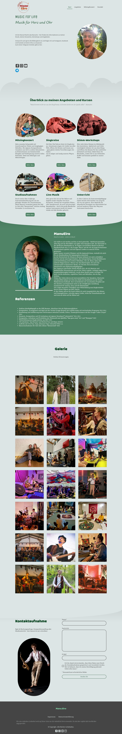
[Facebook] (17, 65)
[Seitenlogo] (23, 7)
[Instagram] (21, 65)
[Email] (65, 731)
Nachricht (65, 628)
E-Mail (64, 654)
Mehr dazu (30, 165)
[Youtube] (25, 65)
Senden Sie (84, 677)
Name (64, 620)
